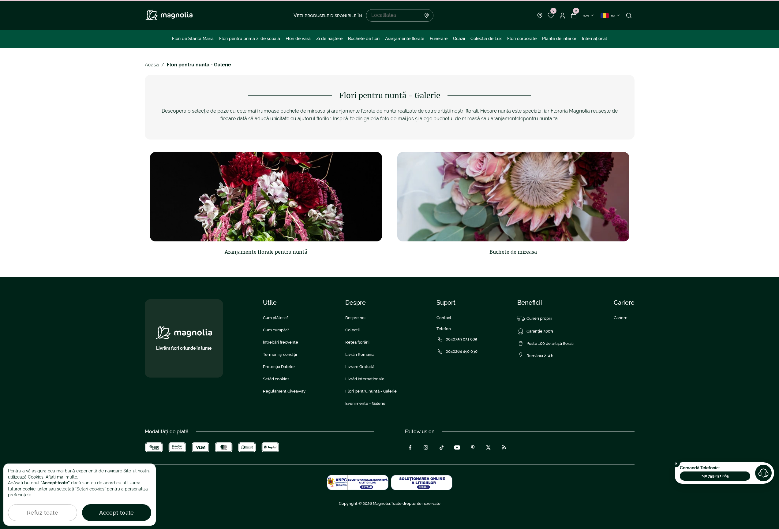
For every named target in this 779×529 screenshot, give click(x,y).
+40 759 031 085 (715, 476)
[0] (551, 16)
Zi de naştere (329, 38)
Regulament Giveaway (284, 391)
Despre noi (355, 317)
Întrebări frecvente (280, 342)
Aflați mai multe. (62, 477)
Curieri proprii (539, 318)
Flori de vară (298, 38)
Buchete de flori (364, 38)
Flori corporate (522, 38)
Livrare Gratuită (359, 366)
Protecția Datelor (279, 366)
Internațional (594, 38)
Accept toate (116, 512)
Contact (443, 317)
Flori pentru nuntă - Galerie (371, 391)
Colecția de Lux (486, 38)
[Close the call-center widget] (676, 463)
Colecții (352, 330)
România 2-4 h (539, 355)
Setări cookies (276, 379)
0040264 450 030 (462, 351)
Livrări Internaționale (364, 379)
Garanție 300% (539, 331)
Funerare (439, 38)
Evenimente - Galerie (365, 403)
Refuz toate (42, 512)
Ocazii (459, 38)
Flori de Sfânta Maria (193, 38)
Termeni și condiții (280, 354)
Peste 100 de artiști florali (550, 343)
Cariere (620, 317)
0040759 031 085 (461, 339)
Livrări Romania (359, 354)
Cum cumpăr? (276, 330)
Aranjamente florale (404, 38)
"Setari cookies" (90, 488)
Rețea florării (357, 342)
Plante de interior (559, 38)
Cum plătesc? (275, 317)
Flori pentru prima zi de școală (249, 38)
